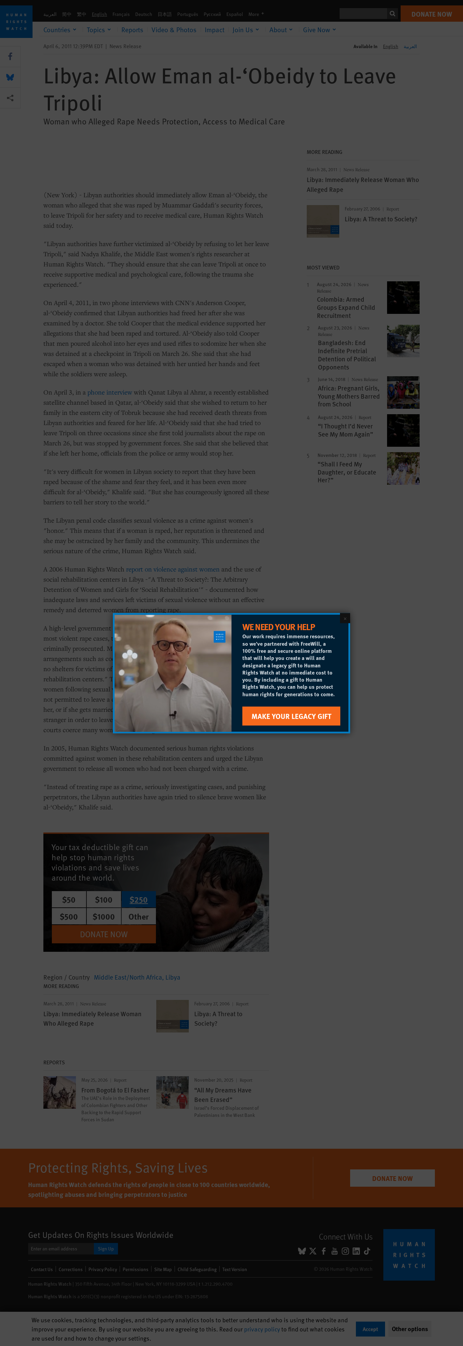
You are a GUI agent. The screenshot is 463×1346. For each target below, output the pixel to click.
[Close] (345, 618)
